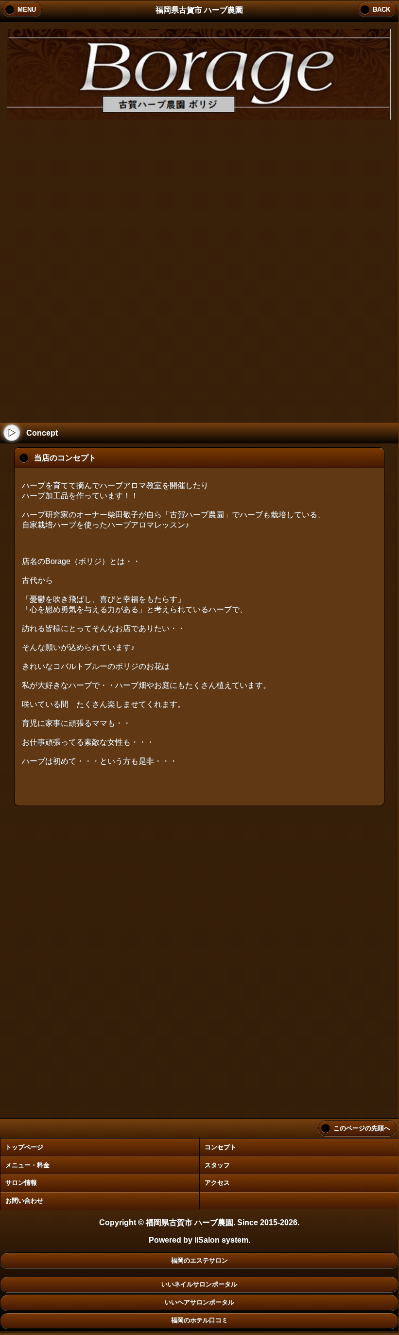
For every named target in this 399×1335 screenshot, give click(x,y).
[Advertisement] (199, 267)
